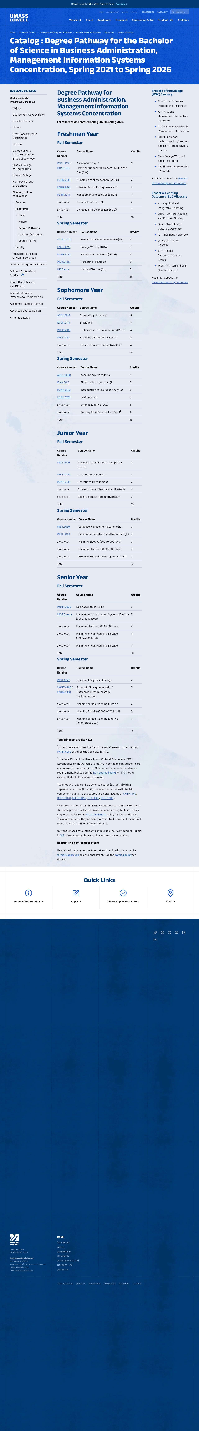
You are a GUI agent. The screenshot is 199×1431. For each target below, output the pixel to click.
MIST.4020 (63, 680)
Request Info (148, 12)
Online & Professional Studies (23, 273)
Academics (104, 20)
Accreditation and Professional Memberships (26, 294)
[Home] (19, 18)
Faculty (20, 247)
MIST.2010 (63, 337)
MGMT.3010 (63, 474)
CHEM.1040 (79, 798)
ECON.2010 (63, 179)
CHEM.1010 (129, 793)
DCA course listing (104, 772)
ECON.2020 (64, 239)
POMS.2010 (64, 389)
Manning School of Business (88, 32)
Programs (109, 32)
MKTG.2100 (63, 330)
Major (21, 215)
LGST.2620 (63, 397)
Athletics (183, 20)
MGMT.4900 (64, 687)
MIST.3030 (63, 526)
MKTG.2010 (63, 261)
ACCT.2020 (64, 374)
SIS (62, 835)
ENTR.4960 (64, 691)
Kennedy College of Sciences (23, 183)
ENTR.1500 (63, 187)
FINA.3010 (63, 382)
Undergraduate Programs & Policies (56, 32)
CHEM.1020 (64, 798)
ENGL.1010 (63, 163)
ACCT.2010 (63, 315)
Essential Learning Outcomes (170, 282)
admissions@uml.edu (24, 1270)
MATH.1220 (64, 254)
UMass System (94, 1283)
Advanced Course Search (25, 310)
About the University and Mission (23, 284)
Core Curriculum (23, 121)
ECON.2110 (63, 322)
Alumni (125, 12)
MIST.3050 (63, 462)
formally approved (68, 854)
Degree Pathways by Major (29, 114)
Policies (18, 144)
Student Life (165, 20)
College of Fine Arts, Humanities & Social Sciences (24, 154)
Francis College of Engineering (22, 166)
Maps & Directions (65, 1283)
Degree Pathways (126, 32)
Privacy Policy (109, 1283)
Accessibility (124, 1283)
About (89, 20)
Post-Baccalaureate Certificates (25, 135)
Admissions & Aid (143, 20)
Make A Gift (162, 12)
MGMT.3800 (64, 606)
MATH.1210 (63, 194)
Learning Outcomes (30, 234)
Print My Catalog (20, 317)
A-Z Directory (112, 12)
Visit (102, 12)
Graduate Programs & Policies (28, 264)
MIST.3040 (63, 534)
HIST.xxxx (63, 269)
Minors (17, 127)
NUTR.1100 (107, 798)
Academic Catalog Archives (27, 303)
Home (12, 32)
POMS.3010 (63, 481)
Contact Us (80, 1283)
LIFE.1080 (93, 798)
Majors (17, 108)
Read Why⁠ (120, 4)
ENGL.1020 (63, 247)
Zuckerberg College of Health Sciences (25, 255)
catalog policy (123, 854)
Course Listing (27, 240)
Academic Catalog (27, 32)
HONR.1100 (63, 167)
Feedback (137, 1283)
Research (121, 20)
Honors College (22, 175)
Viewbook (75, 20)
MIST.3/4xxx (64, 614)
